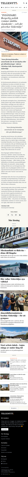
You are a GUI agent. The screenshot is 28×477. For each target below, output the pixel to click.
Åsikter (12, 7)
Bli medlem (4, 429)
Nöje (20, 7)
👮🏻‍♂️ (7, 7)
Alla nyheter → (14, 408)
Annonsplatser (4, 436)
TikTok (4, 461)
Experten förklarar (5, 438)
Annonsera (3, 447)
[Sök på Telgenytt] (24, 3)
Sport (16, 7)
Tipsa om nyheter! (5, 445)
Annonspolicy (5, 467)
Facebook (4, 463)
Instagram (4, 459)
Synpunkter (4, 450)
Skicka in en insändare (6, 452)
